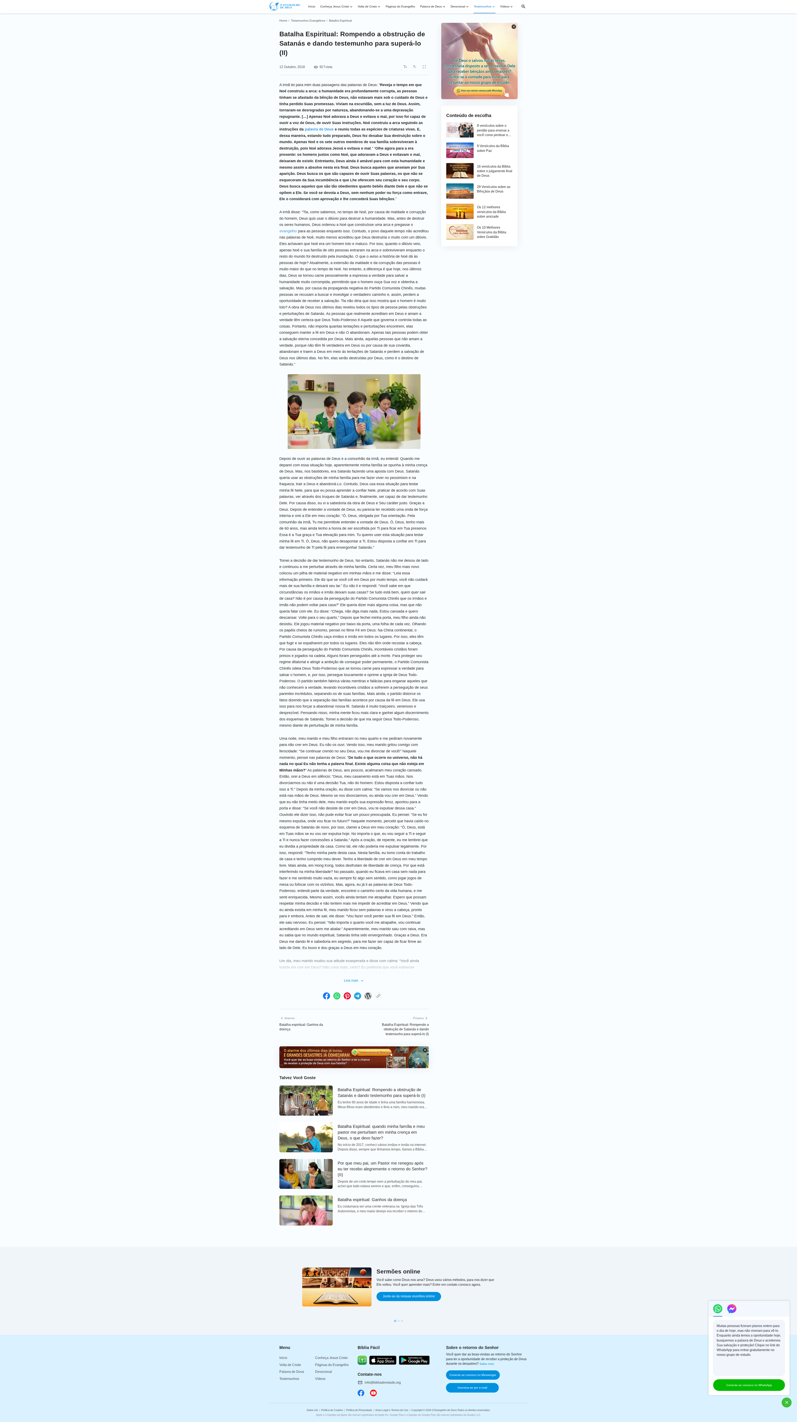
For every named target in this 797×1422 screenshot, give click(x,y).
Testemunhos (482, 6)
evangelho (288, 231)
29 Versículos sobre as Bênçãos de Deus (493, 189)
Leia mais (351, 980)
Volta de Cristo (367, 6)
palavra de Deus (319, 129)
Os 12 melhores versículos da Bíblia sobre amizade (491, 211)
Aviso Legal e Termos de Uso (391, 1410)
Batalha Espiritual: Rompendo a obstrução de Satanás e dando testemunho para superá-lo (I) (405, 1029)
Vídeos (504, 6)
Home (283, 20)
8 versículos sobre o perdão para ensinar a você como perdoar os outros (493, 130)
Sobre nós (312, 1410)
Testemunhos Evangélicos (308, 20)
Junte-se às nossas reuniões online (409, 1296)
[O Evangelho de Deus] (285, 6)
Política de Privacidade (359, 1410)
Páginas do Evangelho (400, 6)
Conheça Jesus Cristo (334, 6)
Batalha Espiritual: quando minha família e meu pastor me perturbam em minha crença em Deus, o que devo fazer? (381, 1132)
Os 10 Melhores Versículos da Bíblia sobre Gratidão (491, 232)
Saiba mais (486, 1363)
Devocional (458, 6)
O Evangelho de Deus (444, 1410)
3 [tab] (402, 1321)
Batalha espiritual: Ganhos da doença (301, 1027)
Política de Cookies (332, 1410)
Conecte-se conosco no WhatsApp (749, 1385)
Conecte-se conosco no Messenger (473, 1375)
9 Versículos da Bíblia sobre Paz (493, 148)
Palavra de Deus (431, 6)
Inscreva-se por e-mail (472, 1387)
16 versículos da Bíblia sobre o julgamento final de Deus (494, 171)
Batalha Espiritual (340, 20)
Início (311, 6)
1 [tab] (395, 1321)
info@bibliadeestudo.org (383, 1382)
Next (527, 1292)
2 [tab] (399, 1321)
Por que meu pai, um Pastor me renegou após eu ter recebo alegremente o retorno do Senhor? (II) (382, 1169)
